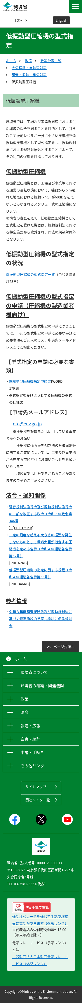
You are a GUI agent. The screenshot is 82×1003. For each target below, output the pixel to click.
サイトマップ (35, 786)
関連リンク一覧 (37, 799)
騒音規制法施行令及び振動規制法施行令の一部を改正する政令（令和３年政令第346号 (40, 513)
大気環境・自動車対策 (29, 67)
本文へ (18, 20)
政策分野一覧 (50, 60)
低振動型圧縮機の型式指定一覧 (30, 274)
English (61, 20)
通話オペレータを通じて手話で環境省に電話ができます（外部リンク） (40, 920)
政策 (28, 60)
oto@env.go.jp (27, 424)
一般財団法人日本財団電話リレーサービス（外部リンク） (40, 960)
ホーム (11, 60)
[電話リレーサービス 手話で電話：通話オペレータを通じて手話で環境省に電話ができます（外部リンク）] (41, 907)
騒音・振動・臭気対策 (29, 74)
